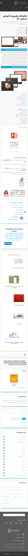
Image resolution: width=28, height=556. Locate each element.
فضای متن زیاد (10, 362)
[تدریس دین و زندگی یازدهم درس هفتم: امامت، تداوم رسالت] (14, 279)
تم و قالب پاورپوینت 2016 (16, 361)
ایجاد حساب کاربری (15, 418)
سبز (3, 493)
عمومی (23, 448)
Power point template (23, 362)
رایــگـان (23, 437)
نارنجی (5, 361)
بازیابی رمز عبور (23, 425)
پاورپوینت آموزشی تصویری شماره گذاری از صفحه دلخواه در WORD (14, 343)
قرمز (7, 487)
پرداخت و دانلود (14, 147)
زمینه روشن (6, 362)
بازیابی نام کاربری (23, 422)
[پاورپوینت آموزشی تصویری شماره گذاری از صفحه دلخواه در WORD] (14, 334)
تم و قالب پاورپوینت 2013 (6, 496)
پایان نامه (23, 445)
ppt (18, 362)
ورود (24, 418)
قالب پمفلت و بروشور (21, 475)
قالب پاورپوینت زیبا (24, 364)
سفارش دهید (8, 243)
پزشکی (23, 450)
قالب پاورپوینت (23, 22)
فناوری (24, 467)
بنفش (11, 500)
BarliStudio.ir (6, 553)
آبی (14, 500)
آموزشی (16, 22)
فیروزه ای (12, 490)
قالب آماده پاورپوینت (9, 361)
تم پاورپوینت (16, 364)
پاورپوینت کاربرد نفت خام (19, 305)
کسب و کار (23, 470)
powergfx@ (19, 537)
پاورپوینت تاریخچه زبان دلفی (18, 267)
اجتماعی (23, 464)
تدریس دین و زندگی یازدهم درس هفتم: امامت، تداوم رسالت (14, 287)
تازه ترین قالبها (22, 439)
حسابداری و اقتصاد (21, 456)
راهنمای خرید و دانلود (14, 151)
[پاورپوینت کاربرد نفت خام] (19, 298)
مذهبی (23, 459)
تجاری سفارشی (23, 361)
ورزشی (24, 473)
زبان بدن (19, 323)
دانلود (20, 364)
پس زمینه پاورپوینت (11, 364)
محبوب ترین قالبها (21, 442)
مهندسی (23, 453)
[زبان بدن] (19, 316)
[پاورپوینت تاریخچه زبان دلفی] (18, 261)
